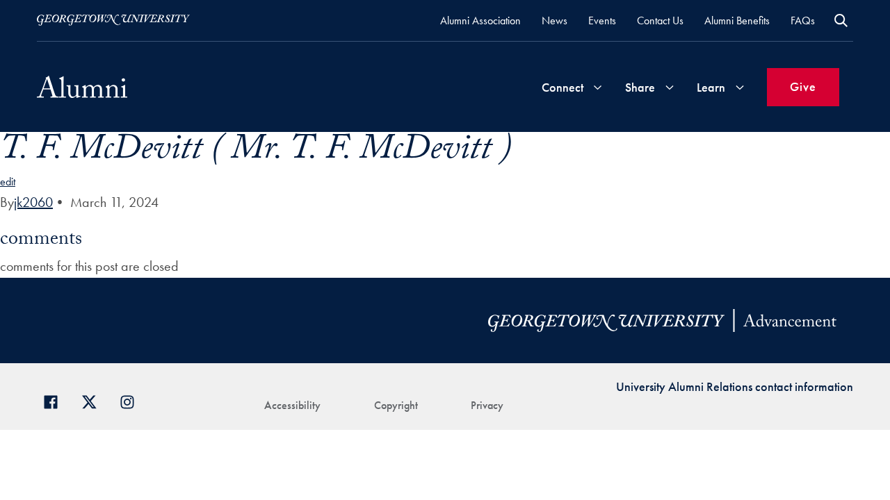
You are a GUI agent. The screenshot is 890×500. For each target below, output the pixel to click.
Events (602, 20)
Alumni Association (480, 20)
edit (7, 181)
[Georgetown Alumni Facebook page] (56, 400)
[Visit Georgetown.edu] (113, 20)
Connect (562, 87)
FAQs (803, 20)
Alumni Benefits (737, 20)
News (554, 20)
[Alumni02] (82, 87)
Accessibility (292, 405)
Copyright (396, 405)
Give (803, 86)
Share (640, 87)
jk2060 (33, 202)
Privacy (487, 405)
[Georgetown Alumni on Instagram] (132, 400)
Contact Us (660, 20)
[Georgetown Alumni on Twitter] (94, 400)
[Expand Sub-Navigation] (597, 87)
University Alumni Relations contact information (734, 386)
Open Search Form (841, 20)
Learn (711, 87)
